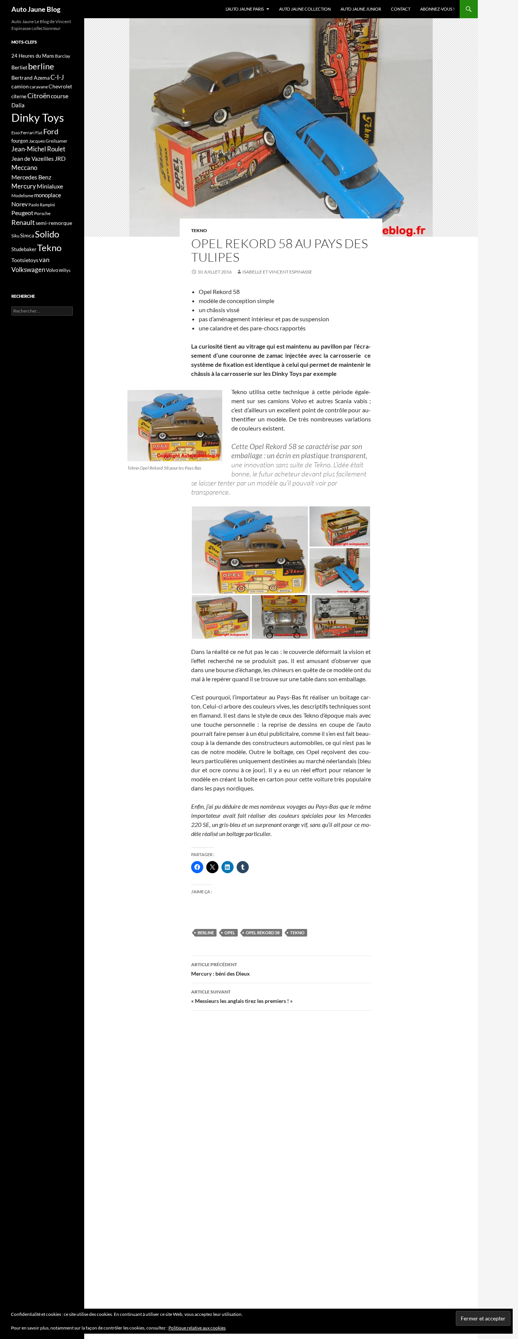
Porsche (42, 213)
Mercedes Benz (31, 177)
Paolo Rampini (41, 204)
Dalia (18, 105)
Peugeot (22, 212)
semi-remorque (54, 223)
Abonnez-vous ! (437, 8)
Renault (23, 222)
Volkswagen (28, 269)
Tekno (199, 230)
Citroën (38, 95)
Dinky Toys (37, 117)
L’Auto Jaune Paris (245, 8)
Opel (229, 932)
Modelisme (22, 195)
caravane (39, 87)
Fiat (38, 132)
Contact (400, 8)
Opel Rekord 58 (262, 932)
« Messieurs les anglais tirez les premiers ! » (242, 996)
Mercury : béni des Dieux (220, 969)
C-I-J (57, 77)
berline (206, 932)
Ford (50, 131)
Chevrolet (60, 86)
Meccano (24, 167)
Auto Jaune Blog (35, 9)
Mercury (23, 186)
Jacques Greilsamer (48, 141)
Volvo (52, 270)
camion (20, 86)
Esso (15, 132)
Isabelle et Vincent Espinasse (277, 272)
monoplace (47, 195)
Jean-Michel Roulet (38, 149)
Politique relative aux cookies (197, 1328)
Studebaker (23, 249)
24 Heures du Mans (32, 56)
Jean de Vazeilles (32, 158)
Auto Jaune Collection (305, 8)
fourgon (19, 141)
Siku (15, 235)
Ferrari (27, 132)
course (59, 95)
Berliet (19, 67)
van (44, 260)
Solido (47, 234)
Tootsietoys (24, 260)
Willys (65, 270)
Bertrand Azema (30, 77)
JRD (60, 158)
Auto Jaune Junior (361, 8)
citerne (19, 96)
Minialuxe (50, 186)
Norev (19, 203)
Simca (27, 235)
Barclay (62, 56)
